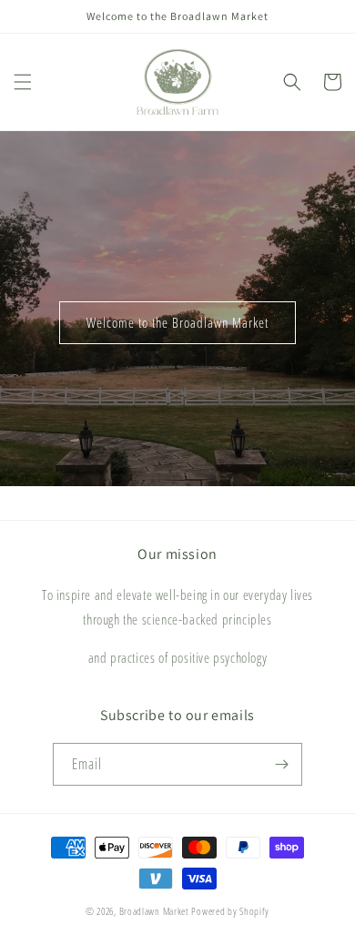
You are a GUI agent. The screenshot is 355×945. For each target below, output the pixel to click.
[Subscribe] (281, 764)
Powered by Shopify (230, 911)
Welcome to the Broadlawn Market (177, 322)
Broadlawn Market (154, 911)
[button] (23, 82)
